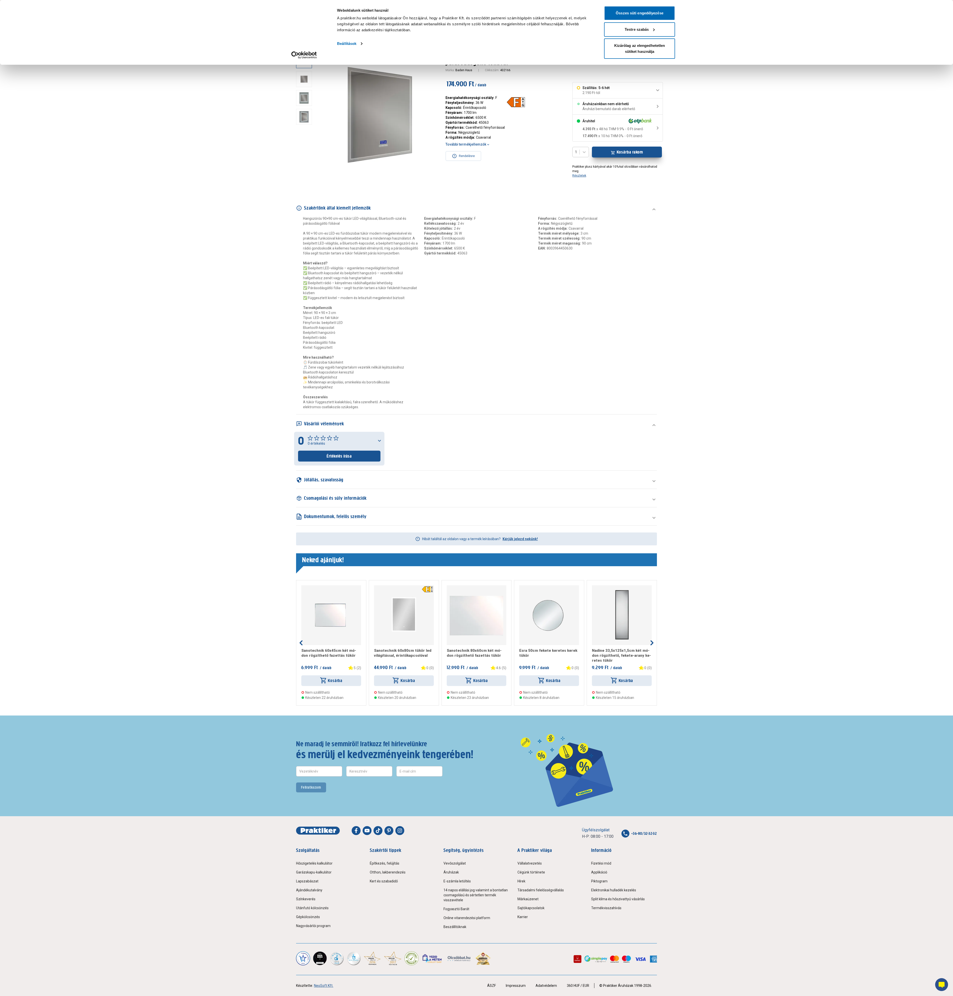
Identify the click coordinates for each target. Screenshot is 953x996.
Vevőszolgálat (454, 863)
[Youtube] (367, 830)
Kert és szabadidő (384, 881)
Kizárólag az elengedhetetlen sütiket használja (639, 48)
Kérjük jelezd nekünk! (520, 539)
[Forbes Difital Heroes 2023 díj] (320, 958)
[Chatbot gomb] (941, 984)
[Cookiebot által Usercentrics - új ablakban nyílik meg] (304, 55)
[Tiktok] (378, 830)
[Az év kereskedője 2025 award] (483, 958)
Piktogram (599, 881)
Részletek (579, 175)
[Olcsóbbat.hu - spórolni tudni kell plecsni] (459, 958)
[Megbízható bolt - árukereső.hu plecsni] (411, 958)
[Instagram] (399, 830)
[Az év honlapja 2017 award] (393, 958)
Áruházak (451, 872)
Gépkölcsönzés (308, 917)
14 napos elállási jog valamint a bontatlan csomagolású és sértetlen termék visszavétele (475, 895)
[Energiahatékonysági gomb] (427, 589)
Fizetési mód (601, 863)
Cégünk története (531, 872)
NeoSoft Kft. (323, 986)
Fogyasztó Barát (456, 909)
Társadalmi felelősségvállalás (540, 890)
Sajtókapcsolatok (531, 908)
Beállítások (346, 43)
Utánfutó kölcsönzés (312, 908)
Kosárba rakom (630, 152)
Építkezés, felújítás (384, 863)
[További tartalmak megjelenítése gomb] (305, 179)
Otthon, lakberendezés (388, 872)
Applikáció (599, 872)
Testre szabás (637, 29)
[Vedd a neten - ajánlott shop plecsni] (432, 958)
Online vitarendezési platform (466, 918)
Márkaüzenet (528, 899)
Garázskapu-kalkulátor (314, 872)
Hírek (521, 881)
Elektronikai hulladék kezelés (613, 890)
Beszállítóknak (454, 927)
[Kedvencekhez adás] (303, 587)
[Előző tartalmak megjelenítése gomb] (301, 643)
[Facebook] (356, 830)
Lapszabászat (307, 881)
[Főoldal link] (318, 831)
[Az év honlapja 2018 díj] (337, 958)
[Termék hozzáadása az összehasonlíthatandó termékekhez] (310, 587)
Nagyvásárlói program (313, 926)
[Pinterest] (388, 830)
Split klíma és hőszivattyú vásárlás (618, 899)
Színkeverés (305, 899)
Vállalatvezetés (529, 863)
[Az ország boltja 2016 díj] (372, 958)
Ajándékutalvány (309, 890)
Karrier (522, 917)
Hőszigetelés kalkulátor (314, 863)
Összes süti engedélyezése (639, 13)
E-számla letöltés (457, 881)
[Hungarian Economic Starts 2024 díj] (303, 958)
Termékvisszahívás (606, 908)
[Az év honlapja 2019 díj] (354, 958)
